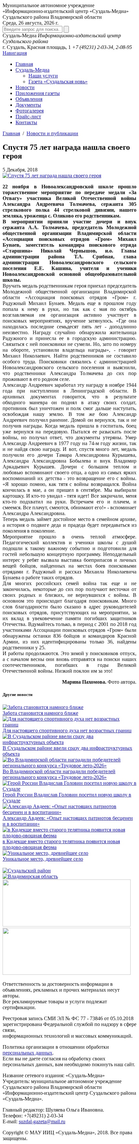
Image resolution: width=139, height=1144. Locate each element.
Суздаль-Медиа (32, 70)
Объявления (29, 99)
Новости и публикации (52, 133)
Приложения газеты (38, 93)
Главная (24, 64)
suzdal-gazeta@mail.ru (42, 1121)
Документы (28, 105)
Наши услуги (43, 75)
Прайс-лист (28, 116)
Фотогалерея (30, 110)
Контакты (26, 122)
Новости (25, 87)
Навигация (15, 53)
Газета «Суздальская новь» (58, 81)
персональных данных (27, 1053)
